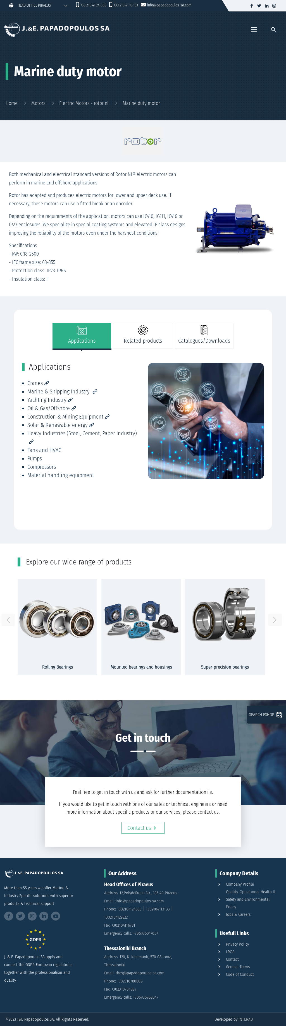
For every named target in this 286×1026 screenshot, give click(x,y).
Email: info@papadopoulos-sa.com (134, 901)
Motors (38, 103)
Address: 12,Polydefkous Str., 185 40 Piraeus (140, 892)
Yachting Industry (46, 400)
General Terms (238, 966)
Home (12, 103)
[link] (143, 141)
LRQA (230, 951)
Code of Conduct (240, 974)
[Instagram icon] (274, 5)
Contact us (139, 828)
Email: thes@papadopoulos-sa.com (134, 972)
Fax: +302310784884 (120, 989)
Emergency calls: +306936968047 (131, 997)
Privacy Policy (237, 944)
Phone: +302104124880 (123, 909)
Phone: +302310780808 (123, 981)
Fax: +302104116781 (119, 925)
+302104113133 (158, 909)
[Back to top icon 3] (259, 1014)
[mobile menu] (254, 29)
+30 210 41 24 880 (93, 5)
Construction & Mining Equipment (65, 416)
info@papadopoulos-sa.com (169, 5)
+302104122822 (116, 917)
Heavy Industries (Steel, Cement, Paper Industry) (82, 433)
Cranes (35, 383)
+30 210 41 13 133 (126, 5)
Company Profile (240, 884)
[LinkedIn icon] (267, 5)
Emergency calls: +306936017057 (131, 933)
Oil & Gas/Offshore (48, 408)
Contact (232, 959)
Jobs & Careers (238, 914)
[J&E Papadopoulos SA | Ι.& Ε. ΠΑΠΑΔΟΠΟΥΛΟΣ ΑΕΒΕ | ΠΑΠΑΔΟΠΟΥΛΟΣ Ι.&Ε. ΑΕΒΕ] (56, 29)
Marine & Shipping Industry (59, 391)
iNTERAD (246, 1019)
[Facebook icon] (251, 5)
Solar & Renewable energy (57, 425)
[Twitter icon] (259, 5)
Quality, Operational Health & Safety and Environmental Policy (251, 899)
